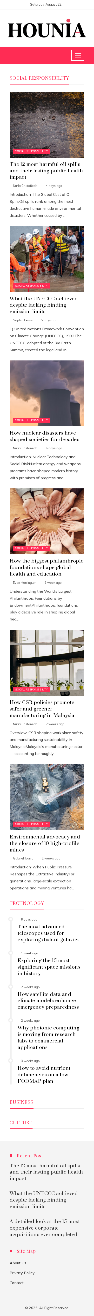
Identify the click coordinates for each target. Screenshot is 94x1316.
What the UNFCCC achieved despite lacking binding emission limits (44, 305)
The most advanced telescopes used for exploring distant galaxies (49, 933)
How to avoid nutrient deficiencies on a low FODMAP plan (44, 1074)
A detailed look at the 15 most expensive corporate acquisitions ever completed (45, 1228)
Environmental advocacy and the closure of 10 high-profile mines (45, 843)
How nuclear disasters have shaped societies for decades (44, 436)
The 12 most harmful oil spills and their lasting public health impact (46, 171)
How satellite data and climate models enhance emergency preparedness (48, 1001)
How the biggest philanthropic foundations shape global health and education (47, 567)
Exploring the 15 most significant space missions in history (49, 967)
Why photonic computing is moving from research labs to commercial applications (48, 1038)
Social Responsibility (31, 151)
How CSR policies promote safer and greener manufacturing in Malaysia (42, 709)
